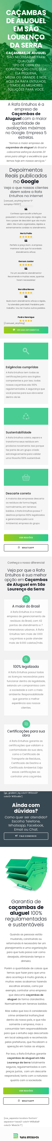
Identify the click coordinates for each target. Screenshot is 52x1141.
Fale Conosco (28, 836)
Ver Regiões (26, 537)
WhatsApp (27, 547)
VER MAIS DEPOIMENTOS (27, 330)
